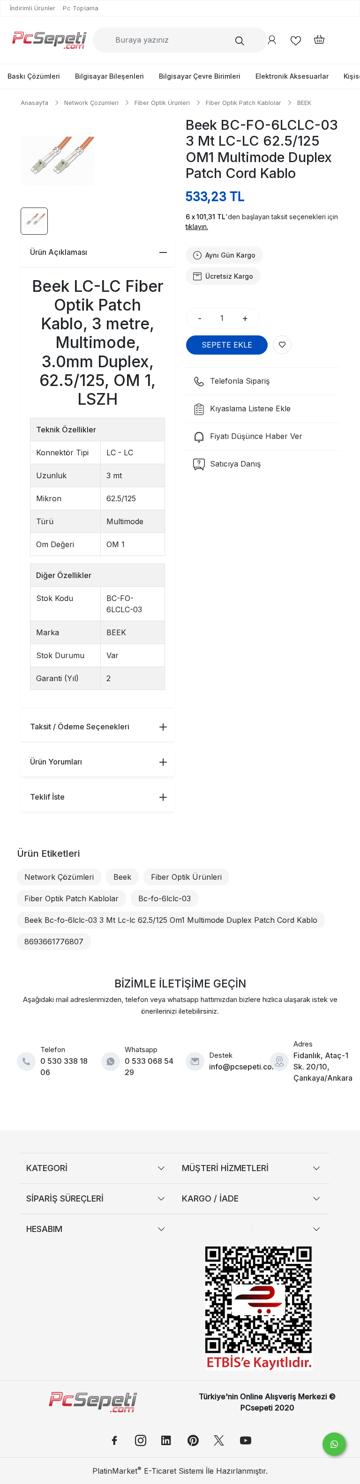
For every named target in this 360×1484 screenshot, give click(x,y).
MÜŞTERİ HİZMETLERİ (225, 1168)
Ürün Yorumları (56, 761)
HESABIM (44, 1229)
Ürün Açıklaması (58, 252)
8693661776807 (53, 941)
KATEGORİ (47, 1168)
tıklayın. (197, 226)
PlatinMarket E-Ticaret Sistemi (147, 1471)
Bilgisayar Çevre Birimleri (199, 76)
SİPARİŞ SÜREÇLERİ (65, 1198)
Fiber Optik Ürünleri (186, 877)
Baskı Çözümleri (34, 76)
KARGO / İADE (210, 1198)
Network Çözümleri (59, 877)
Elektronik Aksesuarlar (292, 76)
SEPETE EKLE (227, 344)
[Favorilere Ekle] (282, 344)
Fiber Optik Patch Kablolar (71, 898)
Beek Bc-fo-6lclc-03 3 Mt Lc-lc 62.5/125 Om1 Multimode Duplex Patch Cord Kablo (170, 920)
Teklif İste (47, 796)
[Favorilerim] (296, 40)
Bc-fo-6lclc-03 (164, 898)
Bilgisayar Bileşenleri (109, 76)
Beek (122, 877)
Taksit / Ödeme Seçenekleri (79, 726)
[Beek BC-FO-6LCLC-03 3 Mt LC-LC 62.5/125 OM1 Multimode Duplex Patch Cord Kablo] (57, 161)
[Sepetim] (314, 40)
